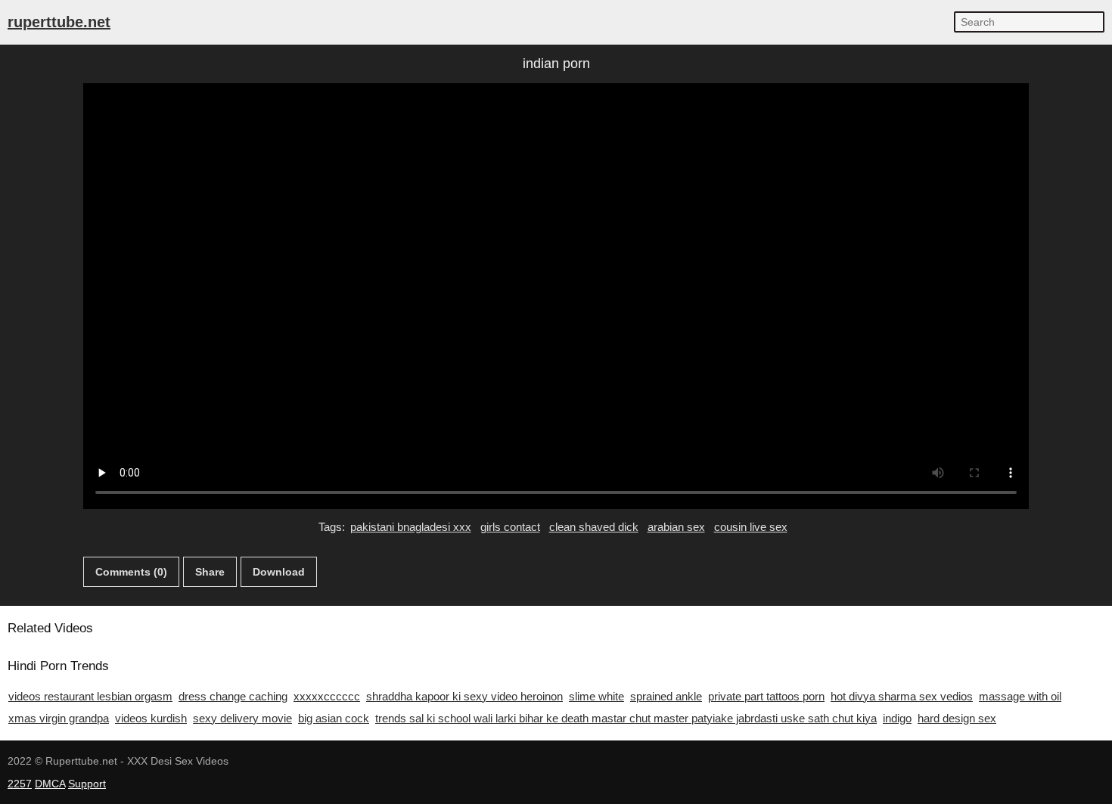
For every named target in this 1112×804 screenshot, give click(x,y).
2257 (20, 784)
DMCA (50, 784)
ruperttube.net (59, 22)
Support (87, 784)
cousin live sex (750, 526)
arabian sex (676, 526)
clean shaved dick (593, 526)
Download (279, 572)
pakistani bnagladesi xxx (410, 526)
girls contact (510, 526)
